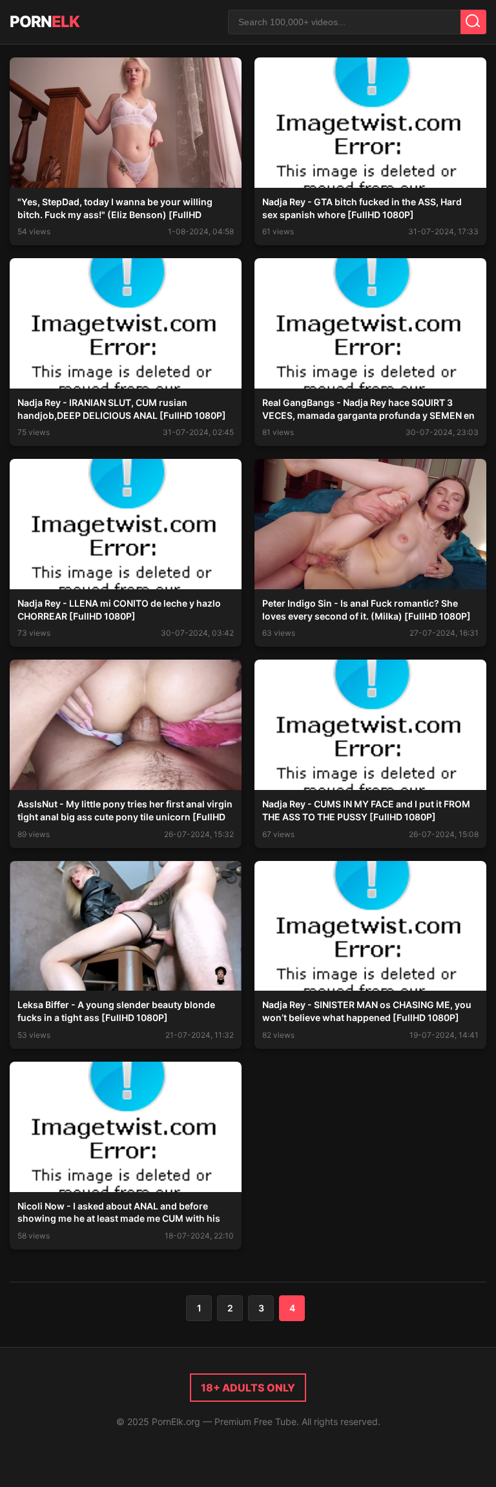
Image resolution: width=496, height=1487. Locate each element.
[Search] (473, 22)
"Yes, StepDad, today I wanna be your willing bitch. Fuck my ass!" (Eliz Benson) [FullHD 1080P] (114, 214)
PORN (44, 21)
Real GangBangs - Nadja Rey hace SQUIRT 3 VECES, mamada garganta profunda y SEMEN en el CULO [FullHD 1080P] (368, 415)
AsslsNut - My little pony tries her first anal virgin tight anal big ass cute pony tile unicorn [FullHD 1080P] (124, 816)
